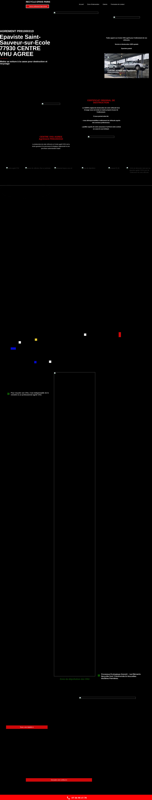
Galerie (105, 4)
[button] (2, 174)
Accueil (81, 4)
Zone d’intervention (93, 4)
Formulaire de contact (117, 4)
